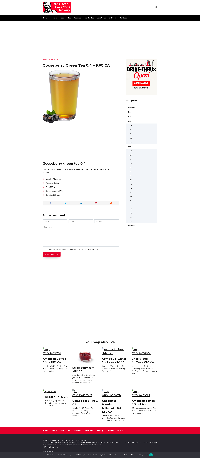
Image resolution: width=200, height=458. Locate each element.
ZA (131, 142)
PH (131, 196)
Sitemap (110, 431)
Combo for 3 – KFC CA (85, 402)
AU (131, 125)
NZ (131, 138)
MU (131, 184)
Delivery (112, 18)
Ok (151, 455)
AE (131, 151)
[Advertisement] (100, 41)
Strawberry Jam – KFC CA (84, 369)
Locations (101, 18)
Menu (54, 18)
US (131, 217)
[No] (197, 455)
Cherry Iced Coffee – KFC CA (143, 360)
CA (131, 130)
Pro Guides (89, 18)
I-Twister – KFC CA (55, 396)
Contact (123, 18)
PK (131, 200)
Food (62, 18)
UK (131, 213)
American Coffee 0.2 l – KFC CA (54, 360)
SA (131, 205)
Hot (69, 18)
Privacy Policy (48, 451)
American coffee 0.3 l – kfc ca (143, 402)
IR (130, 134)
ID (130, 171)
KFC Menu (52, 440)
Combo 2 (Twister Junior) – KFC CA (114, 360)
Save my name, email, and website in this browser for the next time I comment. (71, 249)
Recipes (77, 18)
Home (46, 18)
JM (131, 180)
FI (130, 167)
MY (131, 188)
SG (131, 209)
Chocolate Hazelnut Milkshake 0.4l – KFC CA (113, 406)
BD (131, 159)
